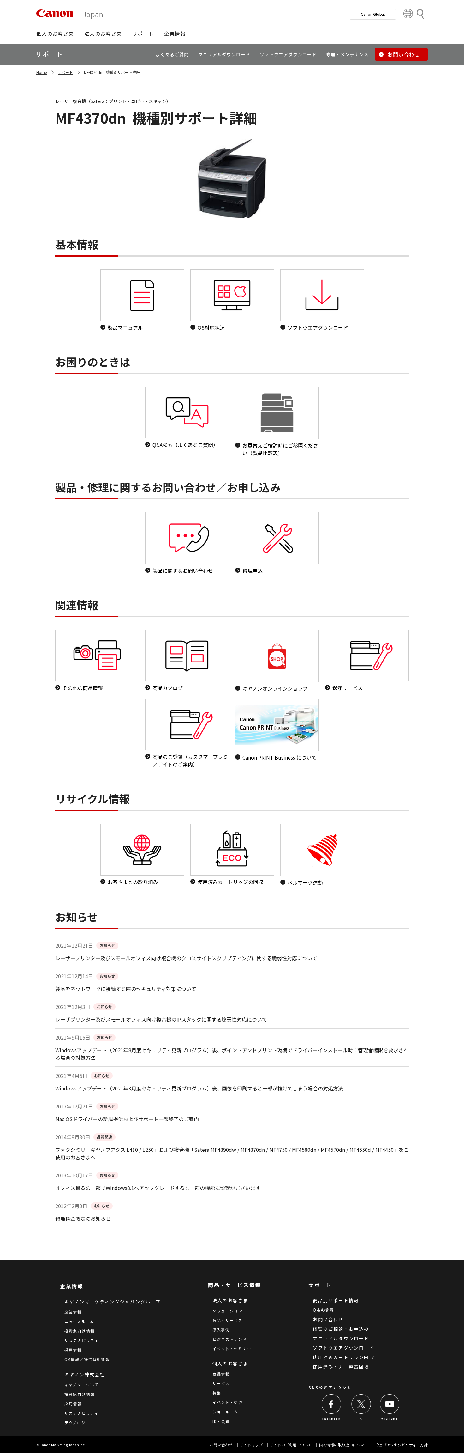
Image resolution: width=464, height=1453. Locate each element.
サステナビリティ (81, 1340)
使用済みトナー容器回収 (341, 1367)
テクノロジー (77, 1422)
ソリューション (227, 1310)
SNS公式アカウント (329, 1387)
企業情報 (73, 1312)
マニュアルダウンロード (341, 1338)
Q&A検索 (323, 1310)
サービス (221, 1383)
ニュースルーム (79, 1321)
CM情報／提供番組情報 (87, 1359)
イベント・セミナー (231, 1348)
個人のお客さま (230, 1363)
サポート (65, 72)
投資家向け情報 (79, 1331)
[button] (55, 33)
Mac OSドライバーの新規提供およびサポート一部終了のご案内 (127, 1119)
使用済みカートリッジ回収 (343, 1357)
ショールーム (225, 1411)
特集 (216, 1392)
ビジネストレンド (229, 1339)
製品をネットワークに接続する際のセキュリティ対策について (125, 988)
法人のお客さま (230, 1300)
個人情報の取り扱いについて (343, 1444)
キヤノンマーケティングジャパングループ (112, 1301)
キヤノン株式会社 (84, 1374)
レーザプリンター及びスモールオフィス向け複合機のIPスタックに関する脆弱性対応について (161, 1019)
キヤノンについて (81, 1384)
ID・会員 (221, 1421)
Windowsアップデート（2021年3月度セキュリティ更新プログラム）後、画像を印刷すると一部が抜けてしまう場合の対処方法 (199, 1088)
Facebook (331, 1419)
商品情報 (221, 1374)
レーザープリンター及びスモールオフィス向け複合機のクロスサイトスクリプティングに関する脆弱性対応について (186, 958)
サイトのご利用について (291, 1444)
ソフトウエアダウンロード (343, 1348)
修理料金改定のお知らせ (83, 1218)
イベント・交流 (227, 1402)
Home (41, 72)
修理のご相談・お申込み (341, 1329)
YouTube (389, 1419)
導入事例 (221, 1329)
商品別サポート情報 (336, 1300)
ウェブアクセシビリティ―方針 (401, 1444)
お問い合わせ (328, 1319)
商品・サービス (227, 1320)
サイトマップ (251, 1444)
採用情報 (73, 1349)
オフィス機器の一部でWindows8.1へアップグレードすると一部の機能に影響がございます (157, 1188)
